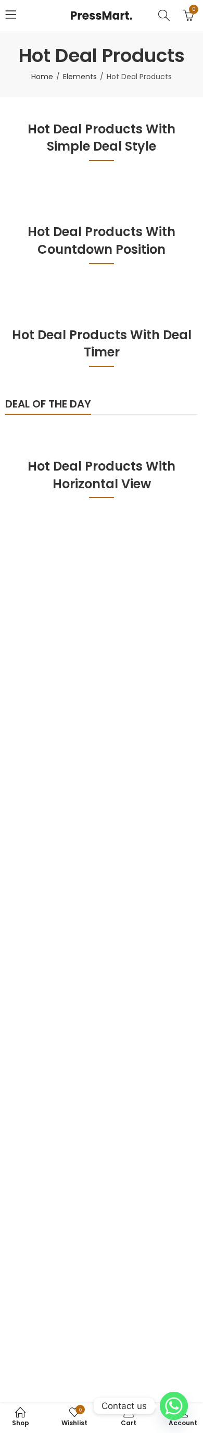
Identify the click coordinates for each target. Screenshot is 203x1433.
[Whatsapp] (174, 1406)
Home (42, 76)
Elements (80, 76)
